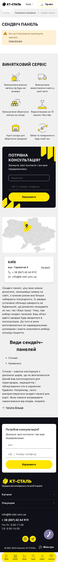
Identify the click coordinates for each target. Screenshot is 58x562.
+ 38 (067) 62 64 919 (24, 272)
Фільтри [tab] (48, 547)
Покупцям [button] (8, 503)
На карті (45, 267)
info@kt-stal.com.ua (24, 276)
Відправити (29, 196)
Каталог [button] (7, 494)
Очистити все (15, 41)
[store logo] (11, 4)
